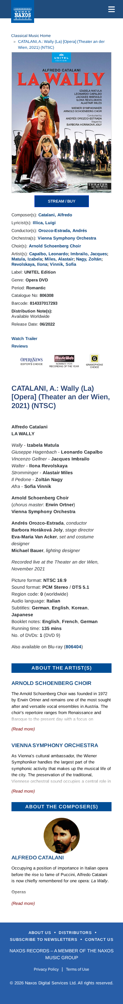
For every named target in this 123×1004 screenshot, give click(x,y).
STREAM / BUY (61, 201)
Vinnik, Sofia (63, 264)
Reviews (19, 346)
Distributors (76, 932)
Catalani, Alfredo (55, 214)
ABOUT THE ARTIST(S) (61, 668)
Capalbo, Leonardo (48, 253)
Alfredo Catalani (37, 857)
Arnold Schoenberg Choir (55, 245)
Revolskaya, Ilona (29, 264)
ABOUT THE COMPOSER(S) (61, 806)
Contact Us (99, 939)
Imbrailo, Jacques (89, 253)
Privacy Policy (46, 969)
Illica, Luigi (44, 222)
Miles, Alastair (59, 259)
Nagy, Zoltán (88, 259)
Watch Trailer (24, 338)
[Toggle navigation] (110, 9)
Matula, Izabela (26, 259)
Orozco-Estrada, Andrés (62, 230)
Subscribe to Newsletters (44, 939)
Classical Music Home (31, 35)
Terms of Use (77, 969)
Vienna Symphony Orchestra (67, 238)
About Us (40, 932)
